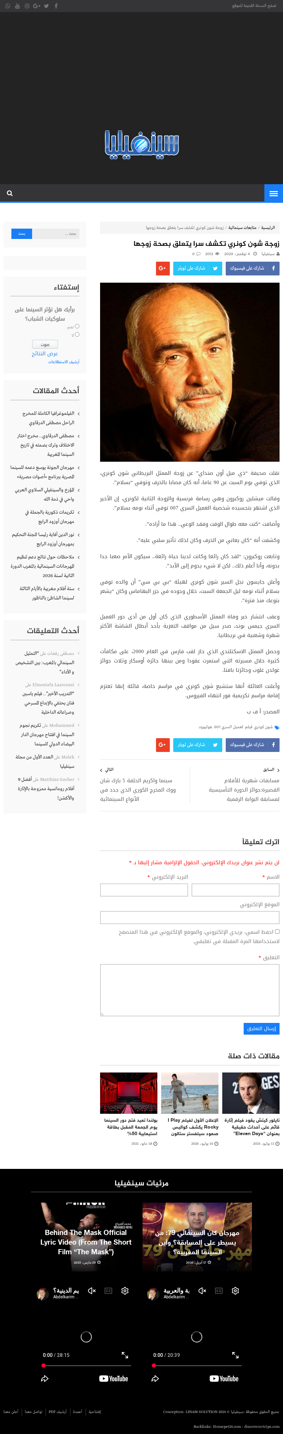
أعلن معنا (10, 1412)
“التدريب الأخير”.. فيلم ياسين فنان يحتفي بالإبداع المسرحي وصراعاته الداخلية (48, 703)
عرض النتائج (45, 353)
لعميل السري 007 (228, 727)
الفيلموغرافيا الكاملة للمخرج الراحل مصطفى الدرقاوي (48, 418)
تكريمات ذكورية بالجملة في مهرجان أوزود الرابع (49, 517)
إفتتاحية (95, 1412)
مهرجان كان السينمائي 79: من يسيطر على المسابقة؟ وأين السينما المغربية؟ (197, 1243)
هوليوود (205, 727)
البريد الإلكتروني (167, 877)
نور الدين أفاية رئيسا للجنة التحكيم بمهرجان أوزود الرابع (43, 539)
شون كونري (263, 727)
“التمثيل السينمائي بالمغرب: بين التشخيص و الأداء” (45, 662)
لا (72, 335)
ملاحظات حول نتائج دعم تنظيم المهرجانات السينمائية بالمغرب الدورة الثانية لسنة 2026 (42, 566)
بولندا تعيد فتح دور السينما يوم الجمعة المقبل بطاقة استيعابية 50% (130, 1127)
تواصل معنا (33, 1412)
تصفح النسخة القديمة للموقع (254, 5)
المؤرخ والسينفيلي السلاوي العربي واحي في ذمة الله (44, 494)
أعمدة (77, 1412)
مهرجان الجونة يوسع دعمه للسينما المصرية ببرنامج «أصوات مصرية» (42, 472)
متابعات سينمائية (242, 228)
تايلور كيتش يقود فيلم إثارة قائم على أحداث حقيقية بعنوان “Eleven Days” (252, 1127)
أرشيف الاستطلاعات (63, 362)
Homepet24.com (227, 1426)
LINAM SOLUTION (201, 1412)
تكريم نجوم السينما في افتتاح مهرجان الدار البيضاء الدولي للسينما (47, 734)
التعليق (269, 957)
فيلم (248, 727)
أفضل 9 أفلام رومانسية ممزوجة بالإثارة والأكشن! (46, 788)
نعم (70, 327)
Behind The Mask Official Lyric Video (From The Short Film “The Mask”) (85, 1243)
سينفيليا (268, 254)
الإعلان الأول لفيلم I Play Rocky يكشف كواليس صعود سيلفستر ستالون (193, 1127)
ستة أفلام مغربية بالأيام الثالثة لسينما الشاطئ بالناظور (47, 593)
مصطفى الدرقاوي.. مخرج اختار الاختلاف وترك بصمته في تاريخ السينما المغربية (45, 445)
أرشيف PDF (58, 1412)
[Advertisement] (141, 72)
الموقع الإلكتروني (260, 904)
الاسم (271, 877)
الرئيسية (268, 228)
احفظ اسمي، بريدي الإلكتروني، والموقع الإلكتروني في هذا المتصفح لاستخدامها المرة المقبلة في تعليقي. (199, 936)
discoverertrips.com (262, 1426)
